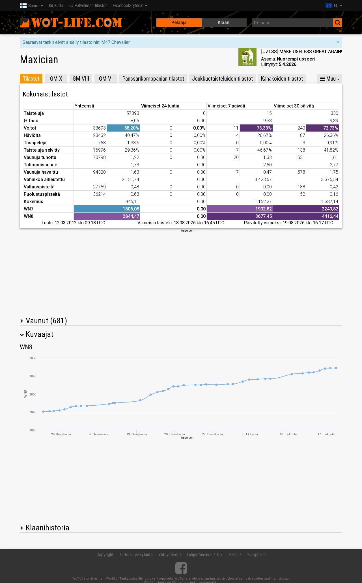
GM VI (106, 78)
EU (336, 5)
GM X (56, 78)
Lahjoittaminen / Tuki (205, 554)
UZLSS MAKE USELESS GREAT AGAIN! (301, 51)
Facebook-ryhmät (128, 5)
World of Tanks (117, 578)
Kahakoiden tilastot (282, 78)
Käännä (235, 554)
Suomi (33, 5)
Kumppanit (256, 554)
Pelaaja (179, 22)
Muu (330, 78)
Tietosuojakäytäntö (136, 554)
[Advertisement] (181, 272)
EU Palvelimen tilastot (87, 5)
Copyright (104, 554)
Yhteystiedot (169, 554)
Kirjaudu (56, 5)
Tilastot (31, 78)
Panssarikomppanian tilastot (153, 78)
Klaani (224, 22)
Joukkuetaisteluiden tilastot (222, 78)
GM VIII (81, 78)
